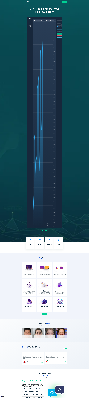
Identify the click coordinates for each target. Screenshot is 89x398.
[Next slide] (66, 348)
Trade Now (44, 230)
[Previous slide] (64, 348)
